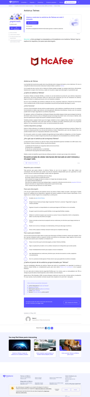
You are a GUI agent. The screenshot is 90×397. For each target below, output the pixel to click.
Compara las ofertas (33, 163)
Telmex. (62, 86)
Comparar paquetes (51, 2)
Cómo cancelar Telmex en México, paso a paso (70, 353)
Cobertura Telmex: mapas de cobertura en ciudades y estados (19, 353)
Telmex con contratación (66, 267)
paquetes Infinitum (76, 182)
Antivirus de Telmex (13, 32)
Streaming (40, 2)
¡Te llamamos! (33, 23)
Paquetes (32, 2)
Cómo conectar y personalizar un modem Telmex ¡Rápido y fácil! (45, 353)
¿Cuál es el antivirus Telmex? (15, 34)
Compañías (24, 2)
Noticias (61, 2)
